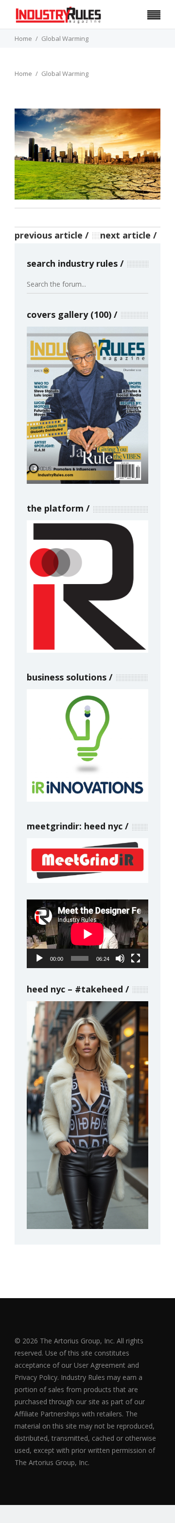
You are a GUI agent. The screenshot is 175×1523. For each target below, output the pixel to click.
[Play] (39, 958)
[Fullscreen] (135, 958)
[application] (87, 933)
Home (23, 38)
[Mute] (120, 958)
